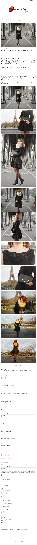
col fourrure (3, 370)
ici (23, 51)
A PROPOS (5, 0)
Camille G (4, 511)
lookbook (11, 370)
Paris (17, 370)
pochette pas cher (21, 370)
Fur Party (18, 22)
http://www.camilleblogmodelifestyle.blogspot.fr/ (6, 439)
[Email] (22, 541)
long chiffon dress (3, 530)
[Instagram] (30, 0)
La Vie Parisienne (14, 0)
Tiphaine (4, 415)
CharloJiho (4, 377)
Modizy (22, 62)
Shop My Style (24, 0)
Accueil (2, 0)
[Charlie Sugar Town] (18, 9)
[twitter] (14, 541)
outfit (16, 370)
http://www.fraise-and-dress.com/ (4, 523)
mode (13, 370)
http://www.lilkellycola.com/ (5, 432)
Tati (15, 60)
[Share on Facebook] (3, 369)
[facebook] (17, 541)
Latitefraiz (4, 517)
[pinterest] (19, 541)
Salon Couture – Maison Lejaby (31, 372)
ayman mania (4, 527)
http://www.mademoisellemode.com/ (5, 425)
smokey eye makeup (7, 530)
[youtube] (21, 541)
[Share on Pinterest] (5, 369)
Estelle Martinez (5, 383)
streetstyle (32, 370)
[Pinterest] (31, 0)
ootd (14, 370)
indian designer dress (12, 530)
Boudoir (9, 0)
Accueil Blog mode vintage (4, 19)
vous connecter (5, 536)
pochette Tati (29, 370)
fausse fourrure (7, 370)
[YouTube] (32, 0)
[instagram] (15, 541)
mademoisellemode (5, 421)
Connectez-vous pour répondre (6, 413)
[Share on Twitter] (4, 369)
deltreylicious (5, 454)
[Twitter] (29, 0)
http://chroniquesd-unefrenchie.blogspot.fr (5, 395)
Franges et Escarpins (4, 372)
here (10, 75)
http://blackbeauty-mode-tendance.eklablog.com (6, 458)
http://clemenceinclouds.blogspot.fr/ (5, 489)
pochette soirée (25, 370)
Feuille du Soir (19, 0)
